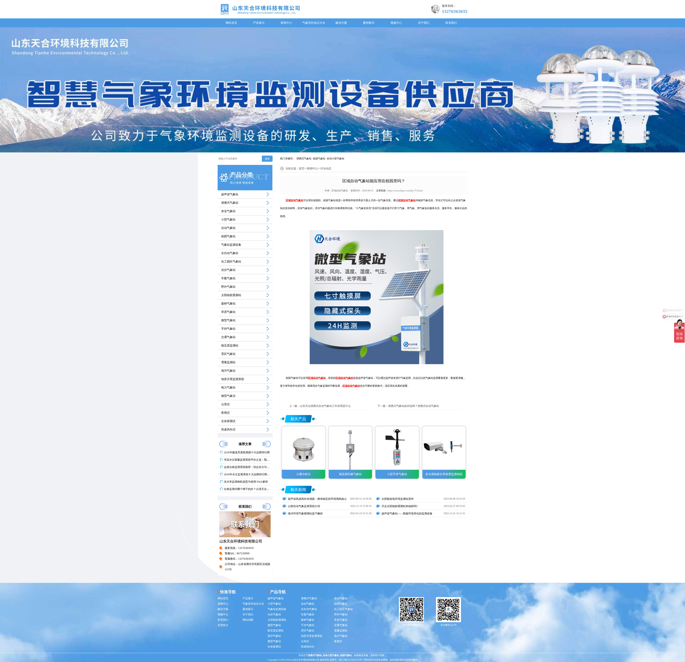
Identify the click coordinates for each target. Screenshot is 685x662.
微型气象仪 (228, 395)
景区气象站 (228, 353)
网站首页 (231, 22)
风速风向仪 (228, 429)
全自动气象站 (229, 253)
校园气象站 (319, 158)
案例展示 (368, 22)
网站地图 (248, 619)
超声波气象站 (229, 194)
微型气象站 (228, 320)
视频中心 (396, 22)
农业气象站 (228, 211)
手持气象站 (228, 328)
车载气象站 (228, 278)
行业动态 (326, 168)
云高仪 (225, 404)
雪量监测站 (228, 362)
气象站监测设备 (231, 244)
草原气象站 (228, 311)
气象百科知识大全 (313, 22)
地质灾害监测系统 (232, 379)
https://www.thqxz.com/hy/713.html (405, 190)
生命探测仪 (228, 421)
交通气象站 (228, 337)
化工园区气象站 (231, 261)
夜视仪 (225, 412)
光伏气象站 (228, 269)
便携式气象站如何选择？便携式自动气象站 (413, 406)
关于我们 (423, 22)
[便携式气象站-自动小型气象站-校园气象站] (260, 9)
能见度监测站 (229, 345)
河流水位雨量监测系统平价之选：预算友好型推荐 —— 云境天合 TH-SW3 (247, 459)
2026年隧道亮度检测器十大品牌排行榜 (247, 452)
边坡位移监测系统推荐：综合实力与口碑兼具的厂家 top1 (247, 467)
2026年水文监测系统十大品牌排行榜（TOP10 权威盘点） (247, 474)
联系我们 (451, 22)
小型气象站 (228, 219)
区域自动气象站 (340, 190)
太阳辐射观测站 (231, 295)
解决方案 (341, 22)
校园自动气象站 (407, 200)
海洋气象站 (228, 370)
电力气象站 (228, 387)
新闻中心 (286, 22)
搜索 (267, 158)
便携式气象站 (303, 158)
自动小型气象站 (335, 158)
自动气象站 (228, 227)
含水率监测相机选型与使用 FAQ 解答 (246, 481)
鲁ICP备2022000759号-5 (351, 659)
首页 (301, 168)
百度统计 (223, 625)
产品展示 (259, 22)
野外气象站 (228, 286)
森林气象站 (228, 303)
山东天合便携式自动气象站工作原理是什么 (325, 406)
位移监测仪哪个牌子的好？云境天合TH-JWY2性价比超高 (247, 489)
